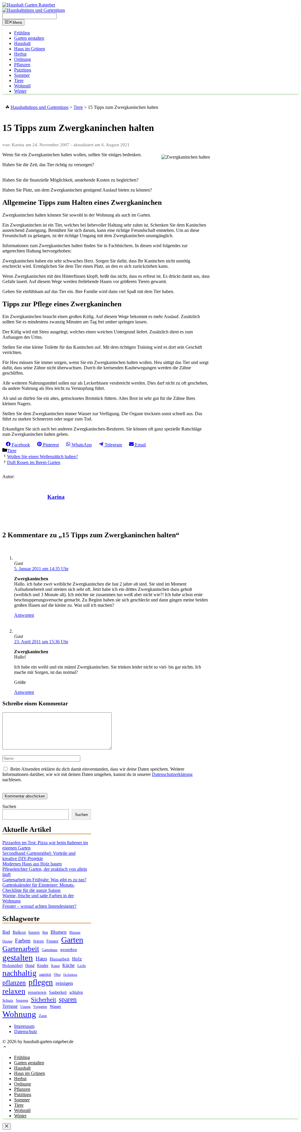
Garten (72, 939)
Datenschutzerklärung (172, 774)
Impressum (24, 1026)
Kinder (43, 965)
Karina (56, 497)
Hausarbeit (59, 959)
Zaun (43, 1015)
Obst (57, 975)
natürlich (45, 975)
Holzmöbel (12, 965)
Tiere (19, 80)
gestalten (17, 957)
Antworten (24, 615)
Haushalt (22, 43)
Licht (81, 965)
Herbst (20, 53)
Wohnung (19, 1014)
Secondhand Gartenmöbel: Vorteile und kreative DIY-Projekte (39, 856)
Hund (29, 965)
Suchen (9, 806)
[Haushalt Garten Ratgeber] (28, 4)
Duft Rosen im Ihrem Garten (33, 462)
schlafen (76, 992)
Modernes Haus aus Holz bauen (32, 863)
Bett (45, 932)
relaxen (13, 991)
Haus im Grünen (29, 48)
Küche (68, 965)
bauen (34, 932)
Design (7, 941)
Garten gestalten (29, 38)
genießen (68, 949)
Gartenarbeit (20, 949)
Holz (77, 959)
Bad (6, 932)
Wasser (55, 1006)
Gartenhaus (50, 950)
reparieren (37, 992)
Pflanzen (22, 64)
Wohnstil (22, 85)
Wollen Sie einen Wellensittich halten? (42, 456)
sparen (68, 999)
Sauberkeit (58, 992)
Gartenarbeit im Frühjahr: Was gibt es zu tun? (44, 879)
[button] (4, 1047)
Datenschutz (25, 1031)
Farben (23, 940)
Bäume (75, 932)
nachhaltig (19, 973)
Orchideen (70, 974)
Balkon (19, 932)
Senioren (22, 1001)
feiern (38, 941)
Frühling (22, 32)
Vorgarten (40, 1007)
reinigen (64, 983)
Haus (41, 958)
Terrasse (10, 1006)
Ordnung (22, 59)
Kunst (55, 966)
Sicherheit (43, 999)
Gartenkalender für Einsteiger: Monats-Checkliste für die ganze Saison (38, 887)
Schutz (7, 1000)
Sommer (22, 75)
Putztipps (22, 69)
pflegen (41, 982)
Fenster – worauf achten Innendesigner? (39, 906)
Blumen (59, 932)
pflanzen (14, 982)
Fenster (52, 941)
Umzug (25, 1007)
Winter (20, 91)
